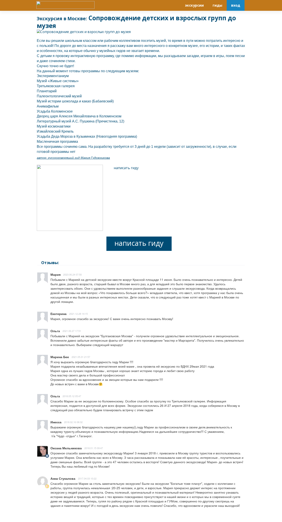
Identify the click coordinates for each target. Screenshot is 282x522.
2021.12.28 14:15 (78, 313)
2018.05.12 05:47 (72, 396)
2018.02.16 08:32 (73, 422)
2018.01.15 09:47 (93, 448)
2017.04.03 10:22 (87, 478)
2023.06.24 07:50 (72, 274)
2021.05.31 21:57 (81, 357)
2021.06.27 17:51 (72, 331)
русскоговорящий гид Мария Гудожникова (79, 157)
